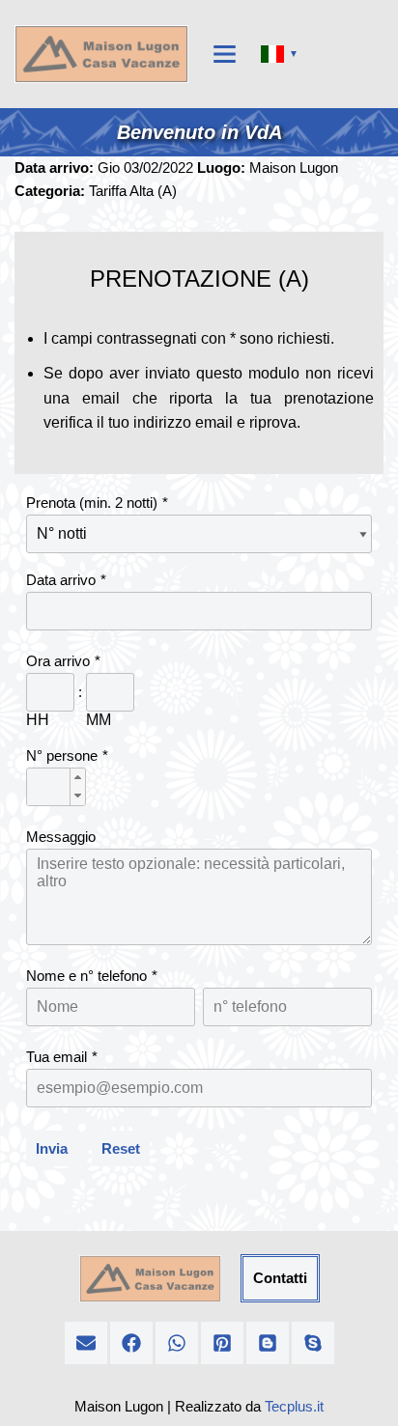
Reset (120, 1148)
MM (98, 720)
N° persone (62, 755)
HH (37, 720)
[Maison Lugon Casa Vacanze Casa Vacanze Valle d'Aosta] (101, 54)
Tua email (56, 1057)
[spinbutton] (56, 788)
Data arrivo (61, 580)
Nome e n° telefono (86, 975)
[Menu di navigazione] (224, 54)
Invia (52, 1148)
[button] (77, 778)
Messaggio (61, 836)
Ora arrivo (58, 661)
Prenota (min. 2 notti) (91, 502)
